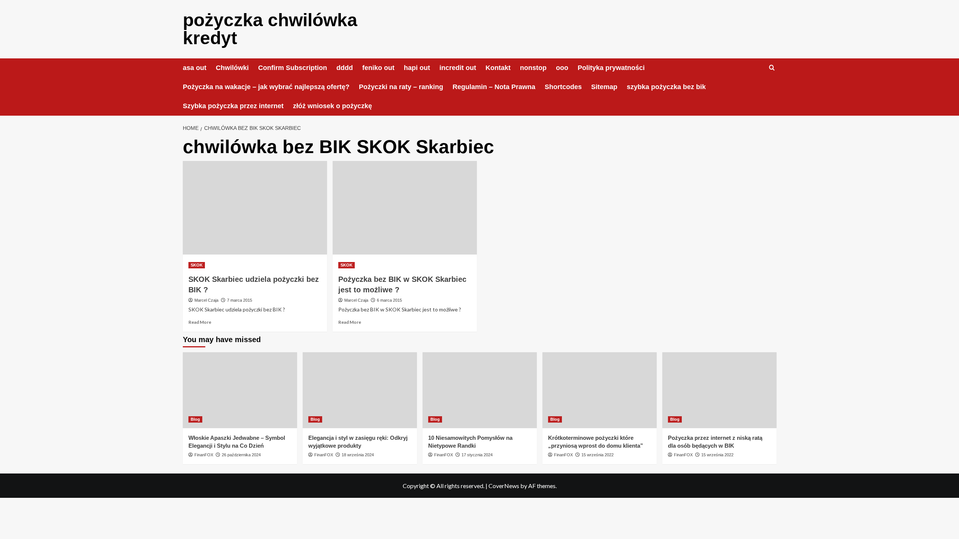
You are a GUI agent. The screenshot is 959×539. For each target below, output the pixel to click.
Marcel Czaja (206, 300)
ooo (562, 67)
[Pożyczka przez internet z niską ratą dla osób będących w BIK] (719, 390)
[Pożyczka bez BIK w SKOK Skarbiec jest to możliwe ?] (405, 208)
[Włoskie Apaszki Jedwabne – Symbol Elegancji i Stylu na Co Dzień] (240, 390)
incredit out (457, 67)
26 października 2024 (241, 455)
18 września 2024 (358, 455)
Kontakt (498, 67)
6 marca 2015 (389, 300)
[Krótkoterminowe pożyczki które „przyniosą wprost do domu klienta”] (599, 390)
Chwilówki (232, 67)
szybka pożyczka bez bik (666, 87)
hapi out (417, 67)
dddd (344, 67)
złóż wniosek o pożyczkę (332, 106)
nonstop (533, 67)
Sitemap (604, 87)
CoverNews (503, 485)
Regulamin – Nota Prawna (494, 87)
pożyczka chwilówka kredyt (270, 29)
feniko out (378, 67)
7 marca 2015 (239, 300)
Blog (195, 419)
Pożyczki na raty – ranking (401, 87)
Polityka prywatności (611, 67)
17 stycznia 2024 (477, 455)
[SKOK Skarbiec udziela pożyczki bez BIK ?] (255, 208)
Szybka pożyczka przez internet (233, 106)
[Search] (772, 67)
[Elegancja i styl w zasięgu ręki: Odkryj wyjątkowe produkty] (360, 390)
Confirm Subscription (292, 67)
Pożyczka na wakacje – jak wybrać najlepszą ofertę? (266, 87)
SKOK (197, 265)
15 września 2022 (597, 455)
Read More (199, 322)
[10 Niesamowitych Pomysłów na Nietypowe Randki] (480, 390)
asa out (194, 67)
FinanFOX (203, 455)
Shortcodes (563, 87)
